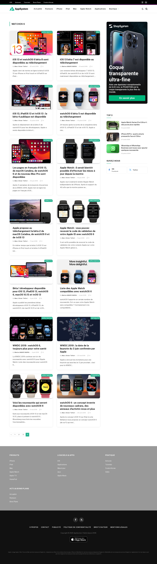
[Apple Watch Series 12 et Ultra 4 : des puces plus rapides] (113, 125)
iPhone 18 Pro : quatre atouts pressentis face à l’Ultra (132, 135)
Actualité (38, 9)
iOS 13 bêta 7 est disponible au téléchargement (77, 61)
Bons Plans (37, 2)
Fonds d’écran (48, 2)
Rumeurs (49, 9)
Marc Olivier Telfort (21, 66)
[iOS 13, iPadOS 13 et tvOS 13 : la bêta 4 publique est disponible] (31, 97)
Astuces (18, 2)
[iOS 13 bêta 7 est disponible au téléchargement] (78, 43)
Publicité (56, 527)
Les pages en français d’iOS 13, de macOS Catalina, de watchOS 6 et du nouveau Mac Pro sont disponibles (30, 172)
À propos (34, 527)
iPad (68, 9)
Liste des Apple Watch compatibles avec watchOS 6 (76, 290)
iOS (11, 2)
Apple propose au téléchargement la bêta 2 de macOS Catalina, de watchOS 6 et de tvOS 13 (31, 233)
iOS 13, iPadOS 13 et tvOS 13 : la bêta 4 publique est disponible (30, 115)
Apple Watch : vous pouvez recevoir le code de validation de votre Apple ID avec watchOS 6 (77, 231)
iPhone (59, 9)
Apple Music (62, 476)
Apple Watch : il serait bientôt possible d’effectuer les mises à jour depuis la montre (77, 170)
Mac (75, 9)
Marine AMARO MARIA (69, 66)
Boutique (113, 9)
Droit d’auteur (101, 527)
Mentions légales (118, 527)
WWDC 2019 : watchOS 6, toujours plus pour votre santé (29, 347)
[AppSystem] (19, 9)
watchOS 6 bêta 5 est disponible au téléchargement (78, 115)
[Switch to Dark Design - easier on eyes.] (142, 9)
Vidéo (107, 472)
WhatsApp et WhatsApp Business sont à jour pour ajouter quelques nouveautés (134, 148)
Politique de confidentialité (77, 527)
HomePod (13, 479)
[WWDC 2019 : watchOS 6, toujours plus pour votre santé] (31, 329)
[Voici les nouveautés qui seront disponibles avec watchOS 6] (31, 386)
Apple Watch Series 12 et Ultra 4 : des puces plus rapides (134, 123)
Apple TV (48, 86)
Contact (45, 527)
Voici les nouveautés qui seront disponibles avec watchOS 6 (30, 404)
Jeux (59, 472)
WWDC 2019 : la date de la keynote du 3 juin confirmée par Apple (77, 348)
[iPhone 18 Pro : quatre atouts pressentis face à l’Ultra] (113, 137)
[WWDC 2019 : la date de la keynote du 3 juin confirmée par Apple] (78, 329)
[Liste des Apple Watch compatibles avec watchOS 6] (78, 272)
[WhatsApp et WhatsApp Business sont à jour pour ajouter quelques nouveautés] (113, 148)
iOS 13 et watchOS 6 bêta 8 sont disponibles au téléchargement (31, 61)
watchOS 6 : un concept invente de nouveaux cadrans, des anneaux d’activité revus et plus (77, 405)
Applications (100, 9)
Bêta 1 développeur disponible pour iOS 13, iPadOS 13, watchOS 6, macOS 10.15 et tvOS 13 (30, 291)
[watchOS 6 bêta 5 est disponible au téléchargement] (78, 97)
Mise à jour (61, 468)
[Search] (146, 8)
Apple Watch (85, 9)
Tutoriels (27, 2)
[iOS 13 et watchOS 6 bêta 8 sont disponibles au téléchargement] (31, 43)
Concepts (95, 375)
